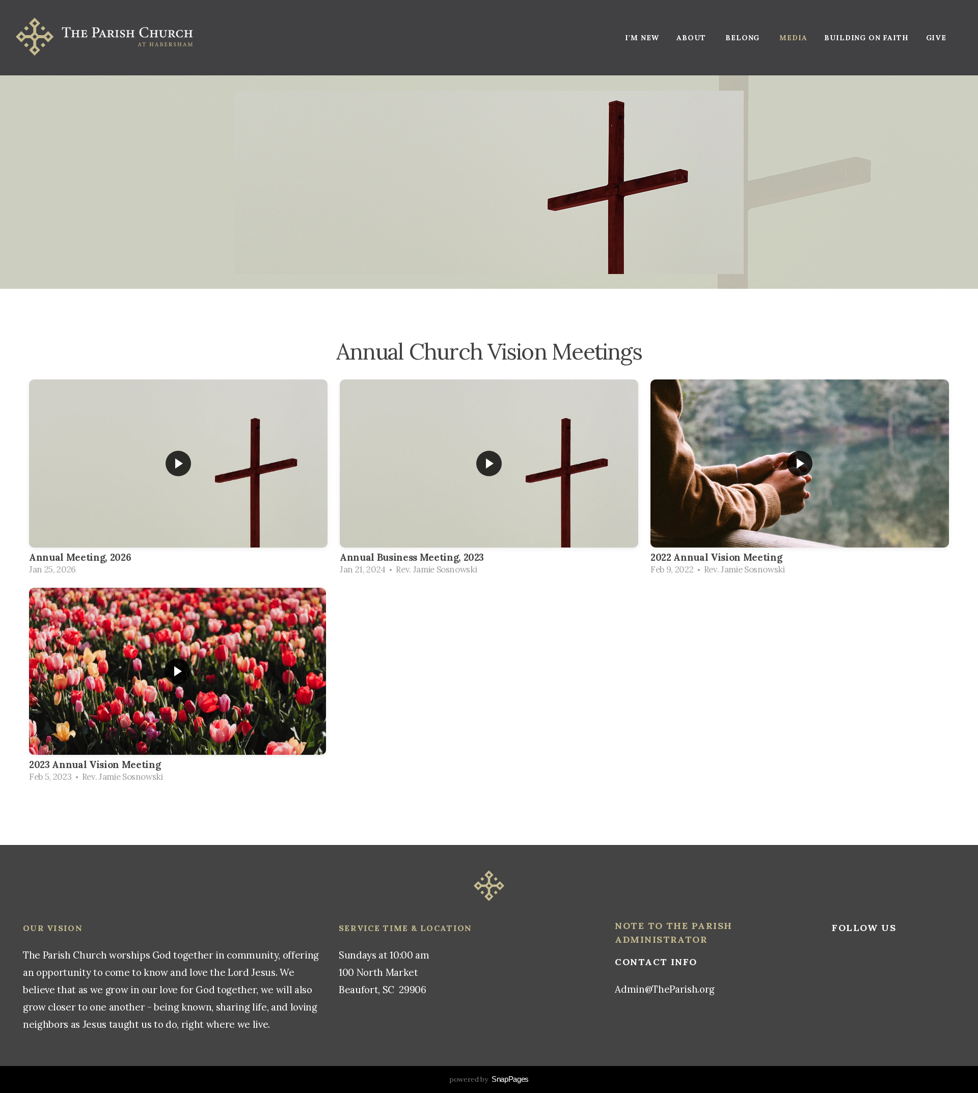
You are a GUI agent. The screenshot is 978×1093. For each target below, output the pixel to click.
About (692, 37)
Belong (743, 37)
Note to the (653, 926)
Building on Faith (866, 37)
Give (936, 37)
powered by (489, 1079)
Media (793, 37)
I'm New (642, 37)
